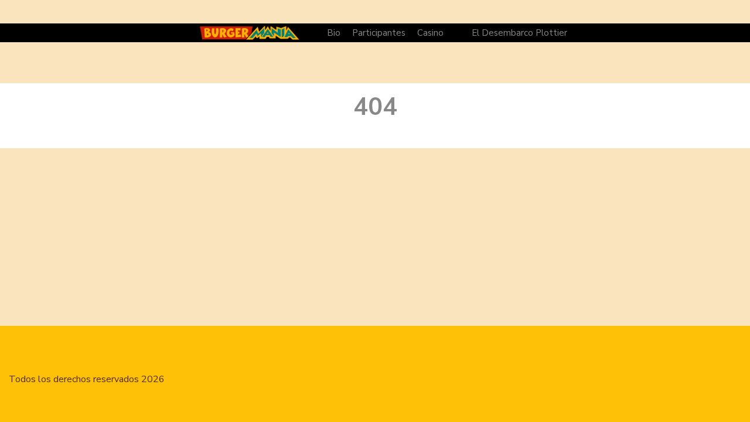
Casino (430, 33)
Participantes (378, 33)
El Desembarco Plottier (519, 33)
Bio (333, 33)
